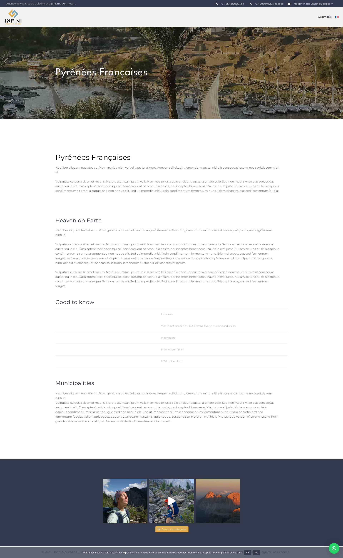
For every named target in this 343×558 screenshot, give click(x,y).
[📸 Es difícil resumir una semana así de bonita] (171, 501)
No (256, 552)
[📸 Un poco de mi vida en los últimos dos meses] (125, 501)
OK (248, 552)
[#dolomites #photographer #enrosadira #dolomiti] (218, 501)
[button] (334, 548)
